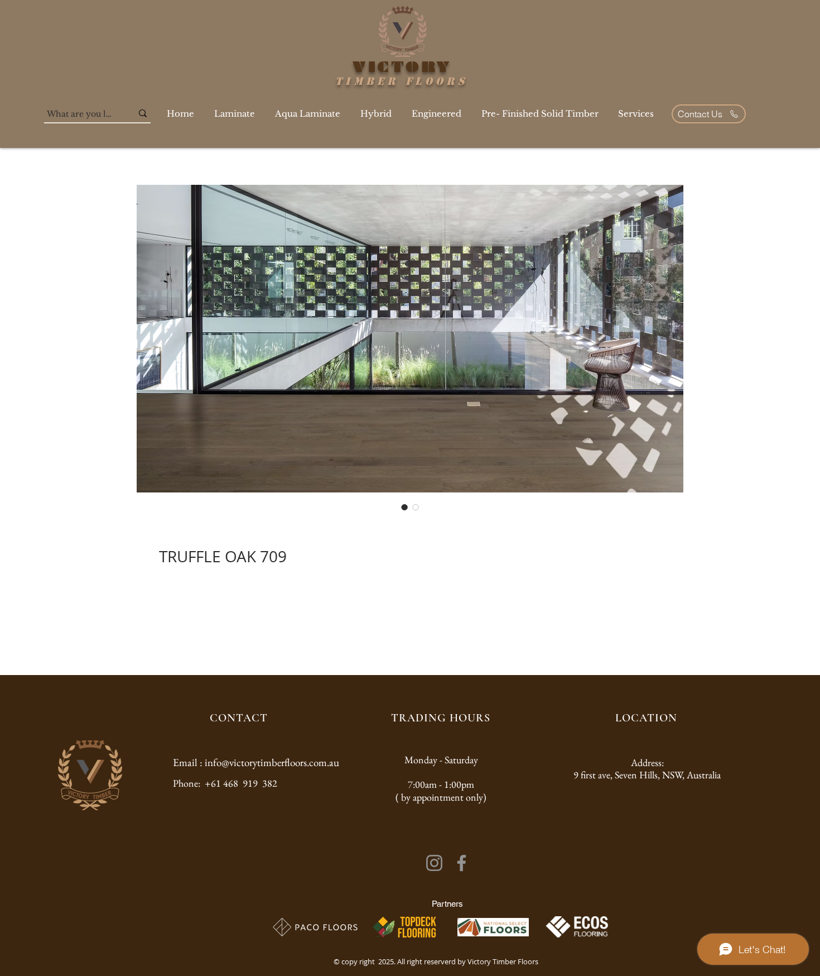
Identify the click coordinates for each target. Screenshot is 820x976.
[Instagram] (434, 863)
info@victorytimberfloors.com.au (272, 762)
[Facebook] (461, 863)
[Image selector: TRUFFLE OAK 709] (404, 507)
